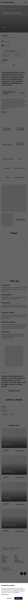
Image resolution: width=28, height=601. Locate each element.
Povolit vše (18, 598)
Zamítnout (9, 598)
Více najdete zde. (16, 592)
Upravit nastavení (5, 594)
